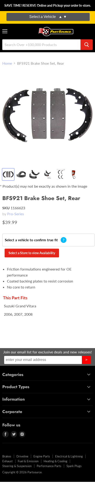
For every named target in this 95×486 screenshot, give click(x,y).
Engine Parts (41, 456)
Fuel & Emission (28, 461)
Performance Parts (49, 466)
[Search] (86, 44)
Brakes (6, 456)
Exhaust (7, 461)
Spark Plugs (74, 466)
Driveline (22, 456)
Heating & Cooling (55, 461)
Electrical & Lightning (69, 456)
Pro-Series (15, 214)
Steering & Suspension (17, 466)
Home (7, 63)
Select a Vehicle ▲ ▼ (48, 17)
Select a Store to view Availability (32, 253)
